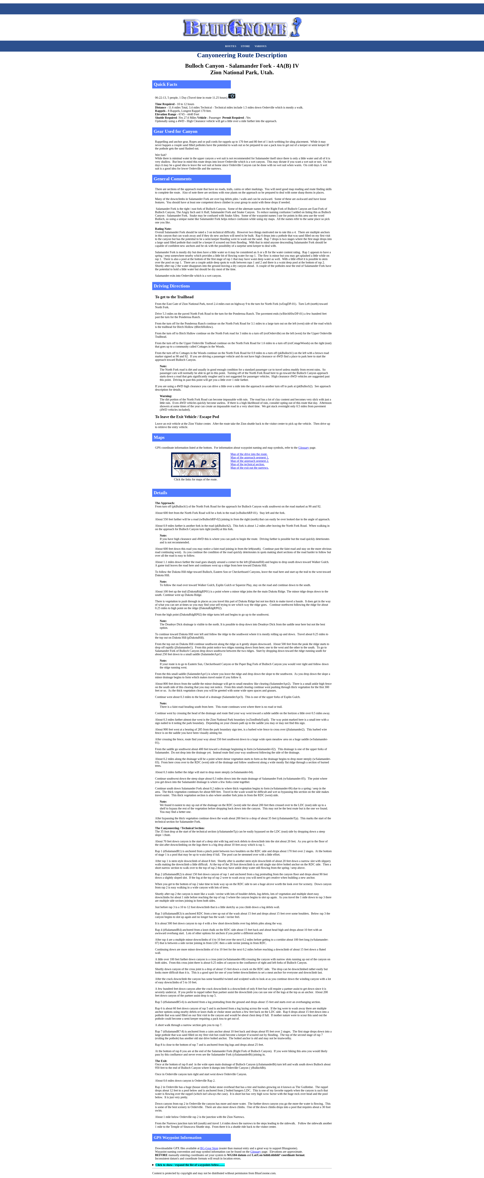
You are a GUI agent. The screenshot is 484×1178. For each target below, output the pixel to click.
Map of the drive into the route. (249, 454)
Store (245, 46)
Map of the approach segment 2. (249, 460)
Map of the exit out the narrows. (249, 467)
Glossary (303, 447)
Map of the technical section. (247, 464)
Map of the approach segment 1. (249, 457)
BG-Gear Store (209, 1148)
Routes (230, 46)
